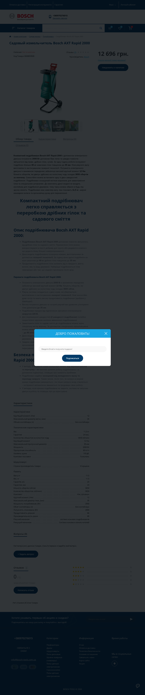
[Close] (105, 333)
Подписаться (72, 358)
